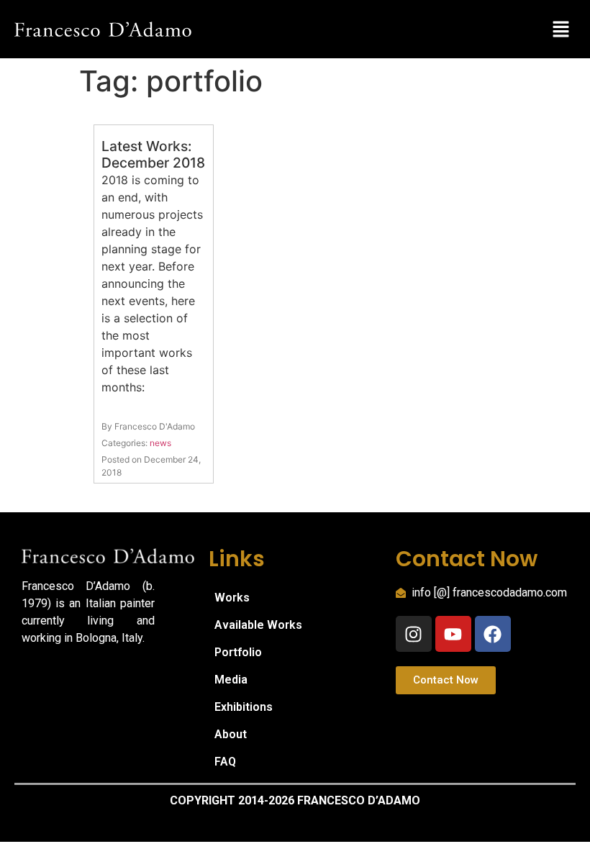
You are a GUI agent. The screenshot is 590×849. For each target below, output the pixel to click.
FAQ (225, 761)
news (160, 442)
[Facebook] (493, 634)
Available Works (258, 625)
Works (232, 597)
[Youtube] (453, 634)
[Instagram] (414, 634)
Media (231, 679)
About (230, 734)
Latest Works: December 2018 (153, 154)
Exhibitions (243, 707)
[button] (561, 29)
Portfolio (238, 652)
